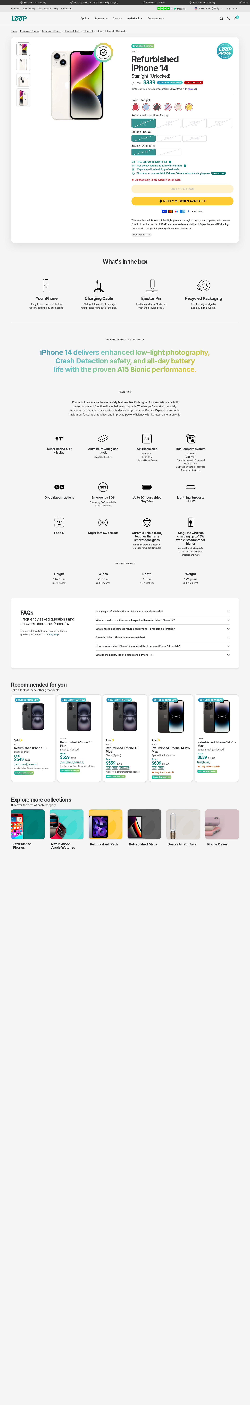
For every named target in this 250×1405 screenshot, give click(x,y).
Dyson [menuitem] (116, 18)
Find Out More (218, 173)
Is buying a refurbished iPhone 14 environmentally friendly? (129, 611)
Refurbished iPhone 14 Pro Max (171, 751)
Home (14, 31)
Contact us (66, 8)
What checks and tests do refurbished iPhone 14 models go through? (135, 628)
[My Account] (228, 18)
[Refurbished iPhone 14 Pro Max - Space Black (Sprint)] (171, 716)
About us (15, 8)
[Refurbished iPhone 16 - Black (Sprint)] (33, 716)
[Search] (221, 18)
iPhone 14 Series (72, 31)
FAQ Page (54, 634)
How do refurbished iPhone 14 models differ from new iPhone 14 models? (138, 646)
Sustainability (29, 8)
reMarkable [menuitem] (133, 18)
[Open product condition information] (167, 115)
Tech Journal (45, 8)
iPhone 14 (88, 31)
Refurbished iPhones (51, 31)
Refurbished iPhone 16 (30, 749)
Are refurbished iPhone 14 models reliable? (120, 637)
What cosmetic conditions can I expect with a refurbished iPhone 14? (135, 620)
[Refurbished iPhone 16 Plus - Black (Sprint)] (125, 716)
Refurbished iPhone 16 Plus (76, 745)
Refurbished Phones (29, 31)
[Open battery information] (154, 146)
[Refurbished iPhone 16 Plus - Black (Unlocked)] (79, 716)
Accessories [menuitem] (155, 18)
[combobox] (208, 8)
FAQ (56, 8)
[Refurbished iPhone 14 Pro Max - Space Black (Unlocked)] (216, 716)
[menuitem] (16, 8)
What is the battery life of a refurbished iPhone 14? (124, 654)
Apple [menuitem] (84, 18)
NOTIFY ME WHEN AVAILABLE (184, 201)
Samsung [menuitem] (100, 18)
